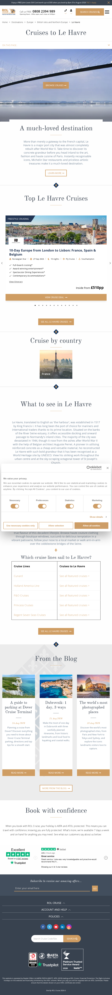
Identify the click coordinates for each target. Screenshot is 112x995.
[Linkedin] (62, 926)
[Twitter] (49, 926)
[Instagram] (69, 926)
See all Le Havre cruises (55, 321)
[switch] (42, 506)
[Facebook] (43, 926)
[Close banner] (108, 468)
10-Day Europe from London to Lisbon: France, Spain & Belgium (52, 252)
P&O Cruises (21, 595)
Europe (30, 22)
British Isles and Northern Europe (52, 22)
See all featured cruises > (74, 576)
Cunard (18, 576)
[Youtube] (56, 926)
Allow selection (56, 525)
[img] (56, 230)
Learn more (54, 173)
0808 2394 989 (44, 11)
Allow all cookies (91, 525)
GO (95, 888)
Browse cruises (54, 85)
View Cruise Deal (54, 297)
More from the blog (54, 788)
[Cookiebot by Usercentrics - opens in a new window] (89, 468)
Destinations (17, 22)
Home (5, 22)
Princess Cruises (23, 605)
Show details (96, 517)
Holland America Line (26, 585)
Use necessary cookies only (20, 525)
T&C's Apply (91, 2)
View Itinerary (16, 281)
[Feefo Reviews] (72, 959)
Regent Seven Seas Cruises (30, 615)
